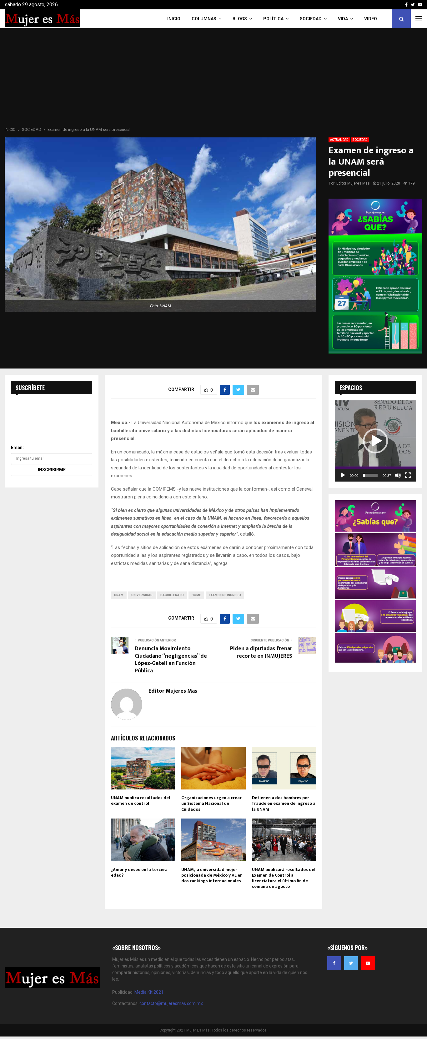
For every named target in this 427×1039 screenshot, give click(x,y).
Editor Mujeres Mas (353, 183)
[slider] (370, 475)
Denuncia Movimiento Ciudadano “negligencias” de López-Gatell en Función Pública (171, 660)
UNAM (118, 595)
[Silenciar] (398, 475)
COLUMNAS (204, 18)
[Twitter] (351, 963)
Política (273, 18)
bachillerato (172, 595)
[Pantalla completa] (408, 475)
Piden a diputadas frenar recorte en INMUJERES (261, 652)
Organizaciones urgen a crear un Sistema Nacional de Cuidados (211, 803)
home (196, 595)
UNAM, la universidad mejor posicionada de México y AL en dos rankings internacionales (212, 875)
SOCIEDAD (359, 139)
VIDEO (370, 18)
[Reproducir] (343, 475)
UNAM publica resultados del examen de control (140, 800)
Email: (17, 447)
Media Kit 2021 (148, 992)
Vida (343, 18)
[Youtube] (368, 963)
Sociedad (311, 18)
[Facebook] (334, 963)
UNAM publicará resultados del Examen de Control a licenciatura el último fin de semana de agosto (283, 878)
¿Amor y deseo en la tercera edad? (139, 872)
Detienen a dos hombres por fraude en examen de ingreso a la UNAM (283, 803)
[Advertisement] (213, 79)
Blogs (240, 18)
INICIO (173, 18)
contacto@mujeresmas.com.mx (171, 1003)
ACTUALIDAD (339, 139)
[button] (375, 440)
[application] (375, 441)
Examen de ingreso (225, 595)
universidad (142, 595)
